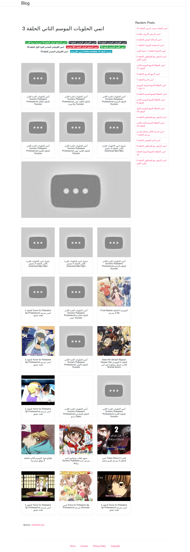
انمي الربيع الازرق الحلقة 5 (148, 73)
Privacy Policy (99, 545)
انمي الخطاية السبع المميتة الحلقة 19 (151, 153)
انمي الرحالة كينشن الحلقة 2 (149, 39)
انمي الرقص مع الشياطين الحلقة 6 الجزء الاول (152, 162)
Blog (25, 3)
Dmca (73, 545)
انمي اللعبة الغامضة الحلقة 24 (113, 47)
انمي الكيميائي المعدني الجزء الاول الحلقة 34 (45, 47)
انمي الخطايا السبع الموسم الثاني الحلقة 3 (151, 101)
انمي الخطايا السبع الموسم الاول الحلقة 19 (150, 110)
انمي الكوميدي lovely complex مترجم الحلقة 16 (91, 51)
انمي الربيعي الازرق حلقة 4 (148, 33)
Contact (84, 545)
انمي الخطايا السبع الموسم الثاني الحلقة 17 (151, 67)
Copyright (115, 545)
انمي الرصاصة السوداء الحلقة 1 (150, 45)
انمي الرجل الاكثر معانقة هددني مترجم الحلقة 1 (150, 133)
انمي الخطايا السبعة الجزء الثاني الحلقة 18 (150, 124)
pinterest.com (38, 524)
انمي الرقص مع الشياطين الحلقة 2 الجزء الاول (152, 58)
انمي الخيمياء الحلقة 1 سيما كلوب (151, 50)
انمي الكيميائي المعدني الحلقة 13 (112, 42)
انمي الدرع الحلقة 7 (145, 79)
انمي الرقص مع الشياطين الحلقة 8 (152, 145)
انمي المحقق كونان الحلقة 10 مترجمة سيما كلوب (46, 42)
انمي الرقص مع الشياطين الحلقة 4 (152, 117)
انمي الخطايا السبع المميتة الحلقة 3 (152, 93)
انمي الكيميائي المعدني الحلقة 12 (54, 51)
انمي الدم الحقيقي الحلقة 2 (148, 140)
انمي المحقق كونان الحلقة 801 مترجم (82, 47)
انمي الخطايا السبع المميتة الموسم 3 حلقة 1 (151, 87)
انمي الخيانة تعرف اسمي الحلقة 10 (152, 28)
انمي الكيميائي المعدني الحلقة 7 (82, 42)
